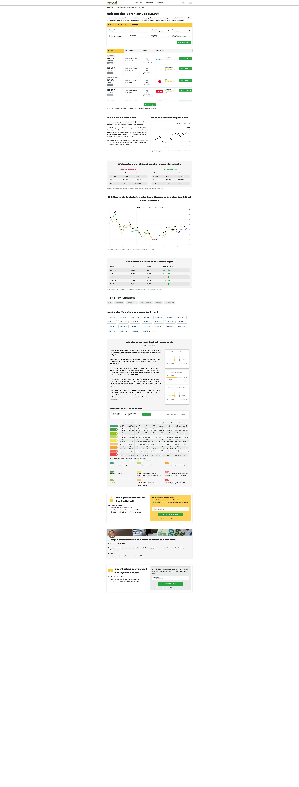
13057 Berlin (147, 322)
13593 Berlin (146, 326)
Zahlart (145, 50)
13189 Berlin (170, 317)
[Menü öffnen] (190, 2)
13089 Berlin (123, 317)
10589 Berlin (111, 326)
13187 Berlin (170, 326)
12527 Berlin (123, 331)
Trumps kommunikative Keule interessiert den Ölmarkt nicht (125, 556)
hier (172, 518)
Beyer (166, 79)
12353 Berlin (111, 322)
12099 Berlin (182, 322)
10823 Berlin (158, 322)
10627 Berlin (146, 317)
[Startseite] (107, 7)
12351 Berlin (158, 317)
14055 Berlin (135, 317)
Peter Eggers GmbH (169, 67)
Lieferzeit (130, 50)
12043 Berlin (181, 326)
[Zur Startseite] (112, 2)
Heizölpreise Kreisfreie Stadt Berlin (124, 7)
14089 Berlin (135, 322)
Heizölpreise (138, 2)
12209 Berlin (146, 331)
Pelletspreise (149, 2)
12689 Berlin (134, 331)
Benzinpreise (160, 2)
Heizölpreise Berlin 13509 (138, 7)
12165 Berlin (111, 331)
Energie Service (168, 89)
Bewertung (159, 50)
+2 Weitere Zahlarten (147, 72)
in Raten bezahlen (149, 73)
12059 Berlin (158, 326)
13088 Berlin (123, 322)
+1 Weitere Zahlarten (147, 62)
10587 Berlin (123, 326)
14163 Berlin (135, 326)
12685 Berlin (170, 322)
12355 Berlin (181, 317)
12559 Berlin (111, 317)
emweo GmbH (168, 57)
